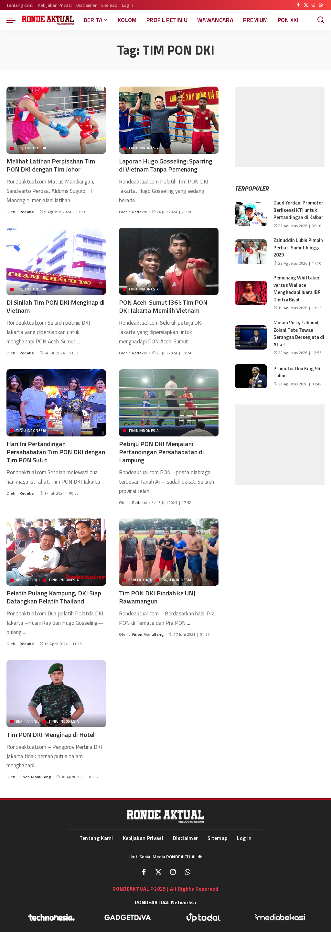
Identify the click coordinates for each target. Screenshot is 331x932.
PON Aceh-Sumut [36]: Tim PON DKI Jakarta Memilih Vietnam (163, 306)
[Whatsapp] (187, 871)
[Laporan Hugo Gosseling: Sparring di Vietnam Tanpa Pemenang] (169, 120)
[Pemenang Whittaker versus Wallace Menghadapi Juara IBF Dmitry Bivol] (251, 293)
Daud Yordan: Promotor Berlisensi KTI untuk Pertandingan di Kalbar (298, 210)
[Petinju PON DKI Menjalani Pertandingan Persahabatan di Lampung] (169, 402)
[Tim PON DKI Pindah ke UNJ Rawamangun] (169, 552)
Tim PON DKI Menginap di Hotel (50, 734)
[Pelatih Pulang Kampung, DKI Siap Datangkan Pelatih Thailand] (56, 552)
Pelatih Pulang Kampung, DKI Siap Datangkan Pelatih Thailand (53, 597)
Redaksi (27, 211)
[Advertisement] (280, 127)
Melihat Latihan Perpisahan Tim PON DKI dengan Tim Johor (50, 165)
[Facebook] (298, 5)
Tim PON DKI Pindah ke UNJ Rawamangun (157, 597)
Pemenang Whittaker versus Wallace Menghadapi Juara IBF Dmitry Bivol (296, 288)
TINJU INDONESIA (31, 148)
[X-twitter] (158, 871)
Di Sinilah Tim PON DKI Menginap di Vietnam (55, 306)
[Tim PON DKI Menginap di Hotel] (56, 693)
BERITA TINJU (28, 580)
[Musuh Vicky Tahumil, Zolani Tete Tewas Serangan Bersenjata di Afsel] (251, 337)
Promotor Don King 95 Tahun (296, 372)
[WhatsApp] (321, 5)
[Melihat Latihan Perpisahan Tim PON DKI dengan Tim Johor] (56, 120)
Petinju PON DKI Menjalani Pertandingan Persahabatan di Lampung (161, 452)
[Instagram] (313, 5)
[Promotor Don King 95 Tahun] (251, 376)
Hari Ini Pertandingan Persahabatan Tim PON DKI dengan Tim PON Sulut (55, 452)
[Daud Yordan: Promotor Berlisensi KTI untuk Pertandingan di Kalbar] (251, 214)
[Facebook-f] (143, 871)
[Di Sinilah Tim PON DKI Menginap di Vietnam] (56, 261)
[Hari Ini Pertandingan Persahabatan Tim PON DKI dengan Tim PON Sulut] (56, 402)
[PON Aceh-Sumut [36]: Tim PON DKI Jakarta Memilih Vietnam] (169, 261)
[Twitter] (306, 5)
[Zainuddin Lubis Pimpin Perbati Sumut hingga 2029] (251, 251)
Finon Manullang (148, 634)
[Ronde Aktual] (48, 20)
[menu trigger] (14, 20)
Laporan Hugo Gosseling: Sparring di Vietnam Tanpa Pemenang (165, 165)
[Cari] (321, 20)
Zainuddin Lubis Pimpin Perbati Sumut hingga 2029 (298, 247)
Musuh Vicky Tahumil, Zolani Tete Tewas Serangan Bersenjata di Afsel (298, 333)
